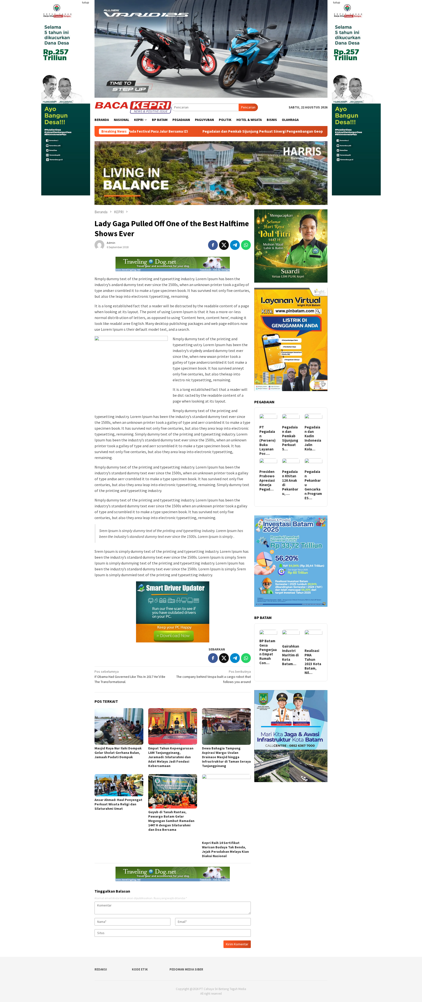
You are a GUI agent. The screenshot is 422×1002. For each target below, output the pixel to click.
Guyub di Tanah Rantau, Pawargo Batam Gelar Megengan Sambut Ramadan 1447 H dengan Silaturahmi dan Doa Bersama (171, 821)
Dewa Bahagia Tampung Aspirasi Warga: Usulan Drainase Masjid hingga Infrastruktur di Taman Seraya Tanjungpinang (226, 757)
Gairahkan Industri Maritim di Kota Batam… (290, 655)
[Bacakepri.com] (133, 107)
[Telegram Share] (235, 245)
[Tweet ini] (224, 245)
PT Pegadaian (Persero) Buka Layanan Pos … (267, 440)
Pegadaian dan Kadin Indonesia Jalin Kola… (313, 438)
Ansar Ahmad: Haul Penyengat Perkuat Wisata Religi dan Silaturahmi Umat (118, 804)
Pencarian (248, 107)
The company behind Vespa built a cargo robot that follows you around (213, 676)
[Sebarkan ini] (213, 245)
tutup (85, 2)
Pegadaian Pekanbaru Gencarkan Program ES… (313, 484)
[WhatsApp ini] (246, 245)
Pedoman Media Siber (186, 969)
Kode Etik (140, 969)
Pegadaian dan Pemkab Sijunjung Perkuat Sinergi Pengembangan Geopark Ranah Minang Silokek (214, 131)
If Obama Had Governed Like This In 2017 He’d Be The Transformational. (130, 676)
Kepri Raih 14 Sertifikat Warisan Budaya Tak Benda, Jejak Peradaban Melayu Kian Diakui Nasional (225, 849)
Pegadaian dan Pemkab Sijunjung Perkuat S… (290, 438)
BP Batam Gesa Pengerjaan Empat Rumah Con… (268, 652)
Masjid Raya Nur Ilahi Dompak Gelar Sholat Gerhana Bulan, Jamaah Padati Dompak (118, 752)
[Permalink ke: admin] (99, 244)
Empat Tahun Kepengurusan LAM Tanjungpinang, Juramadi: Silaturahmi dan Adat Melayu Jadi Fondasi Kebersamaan (170, 757)
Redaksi (101, 969)
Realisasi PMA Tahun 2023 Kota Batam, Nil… (313, 662)
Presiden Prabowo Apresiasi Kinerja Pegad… (267, 480)
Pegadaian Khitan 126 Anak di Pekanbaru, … (290, 482)
